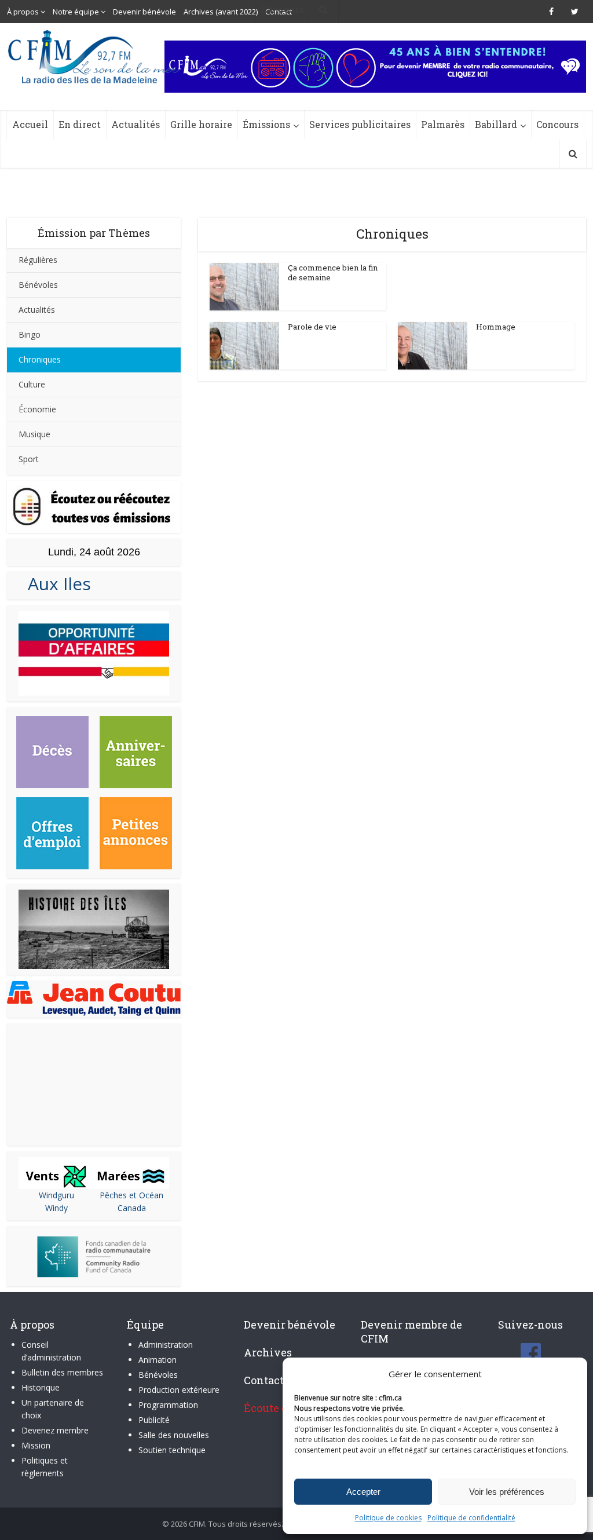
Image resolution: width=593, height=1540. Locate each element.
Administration (165, 1344)
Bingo (30, 334)
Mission (35, 1445)
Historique (40, 1387)
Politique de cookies (388, 1518)
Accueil (30, 124)
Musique (34, 434)
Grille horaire (201, 124)
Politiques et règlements (44, 1467)
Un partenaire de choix (52, 1409)
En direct (79, 124)
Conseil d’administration (51, 1351)
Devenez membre (55, 1430)
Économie (37, 409)
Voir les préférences (506, 1492)
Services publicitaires (360, 124)
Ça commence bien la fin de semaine (333, 272)
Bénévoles (38, 284)
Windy (56, 1207)
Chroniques (40, 359)
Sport (29, 458)
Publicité (154, 1419)
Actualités (135, 124)
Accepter (363, 1492)
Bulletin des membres (62, 1372)
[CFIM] (95, 56)
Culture (32, 384)
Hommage (495, 326)
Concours (557, 124)
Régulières (38, 259)
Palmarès (442, 124)
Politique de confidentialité (471, 1518)
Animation (157, 1359)
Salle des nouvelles (173, 1434)
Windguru (56, 1195)
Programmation (168, 1404)
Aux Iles (55, 583)
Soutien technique (172, 1449)
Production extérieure (178, 1389)
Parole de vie (312, 326)
